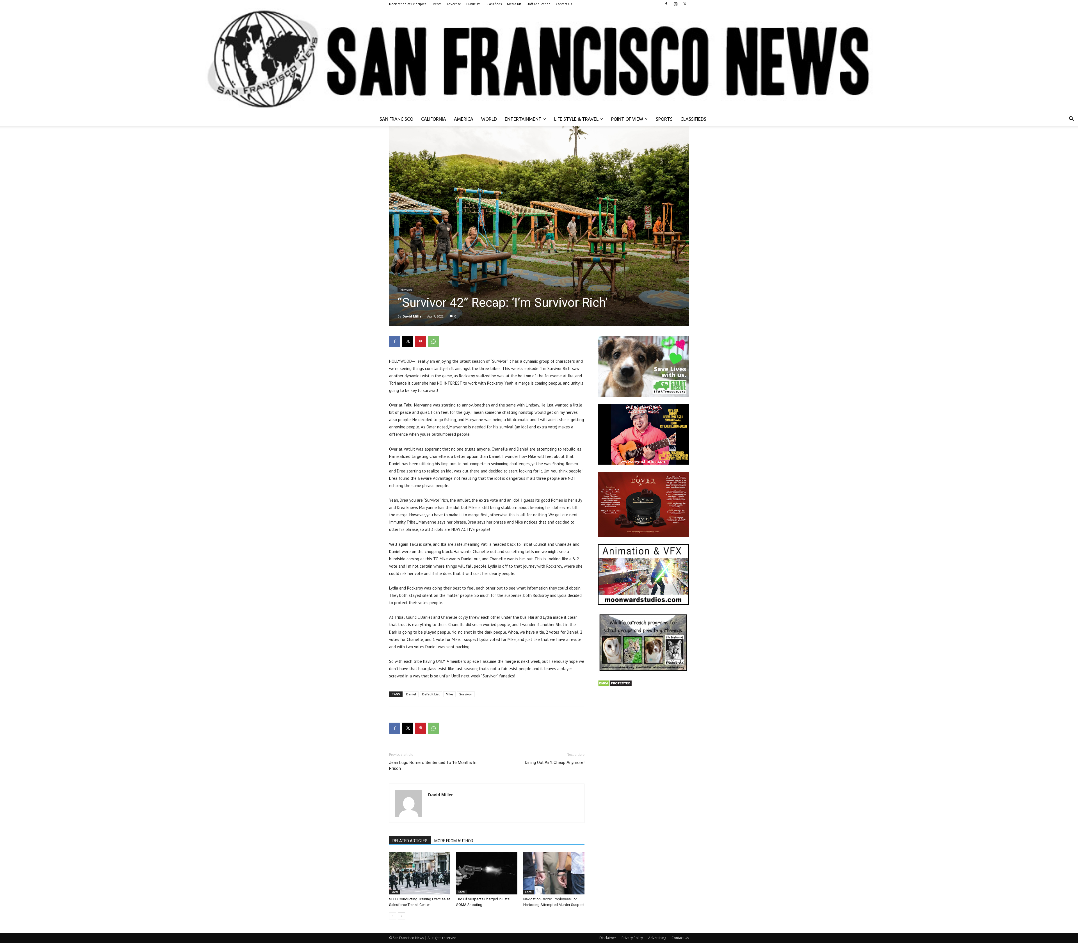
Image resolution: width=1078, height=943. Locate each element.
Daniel (411, 694)
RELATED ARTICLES (410, 841)
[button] (1071, 119)
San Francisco (396, 119)
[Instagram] (675, 4)
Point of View (627, 119)
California (433, 119)
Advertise (454, 4)
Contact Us (564, 4)
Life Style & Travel (576, 119)
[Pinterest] (420, 341)
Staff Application (538, 4)
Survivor (465, 694)
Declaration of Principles (407, 4)
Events (436, 4)
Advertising (657, 937)
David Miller (413, 316)
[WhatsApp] (433, 341)
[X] (684, 4)
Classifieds (693, 119)
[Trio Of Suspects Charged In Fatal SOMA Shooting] (486, 873)
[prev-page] (392, 915)
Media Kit (514, 4)
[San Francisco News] (539, 60)
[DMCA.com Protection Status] (615, 685)
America (463, 119)
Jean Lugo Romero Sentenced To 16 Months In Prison (432, 765)
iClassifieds (494, 4)
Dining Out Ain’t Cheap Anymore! (554, 762)
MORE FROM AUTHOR (453, 841)
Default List (431, 694)
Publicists (473, 4)
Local (394, 892)
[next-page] (401, 915)
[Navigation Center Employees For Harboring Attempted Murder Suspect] (553, 873)
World (489, 119)
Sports (664, 119)
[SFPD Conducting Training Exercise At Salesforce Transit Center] (419, 873)
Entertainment (523, 119)
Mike (449, 694)
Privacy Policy (632, 937)
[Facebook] (666, 4)
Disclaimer (607, 937)
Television (405, 290)
